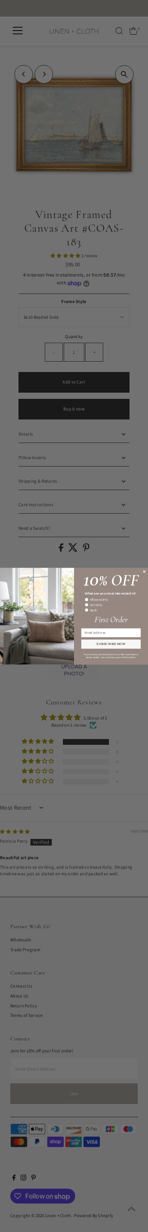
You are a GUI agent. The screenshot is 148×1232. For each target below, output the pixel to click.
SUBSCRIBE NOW (110, 644)
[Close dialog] (144, 571)
